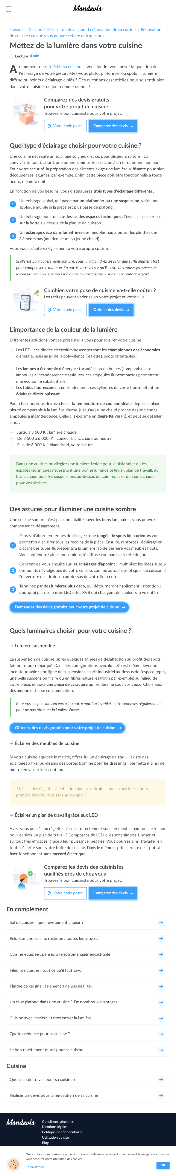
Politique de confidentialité (62, 1132)
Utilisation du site (55, 1137)
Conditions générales (58, 1121)
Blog (45, 1143)
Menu (8, 11)
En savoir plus (35, 1167)
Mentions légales (54, 1127)
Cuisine (35, 30)
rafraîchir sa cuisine (63, 67)
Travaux (16, 30)
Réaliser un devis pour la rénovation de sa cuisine (91, 30)
